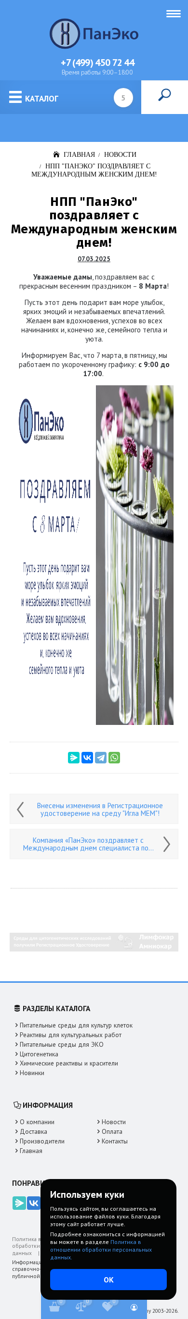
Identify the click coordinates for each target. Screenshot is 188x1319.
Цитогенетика (39, 1054)
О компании (37, 1122)
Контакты (115, 1141)
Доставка (33, 1132)
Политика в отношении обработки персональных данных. (101, 1249)
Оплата (112, 1132)
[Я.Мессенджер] (74, 757)
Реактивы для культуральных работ (70, 1035)
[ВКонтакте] (87, 757)
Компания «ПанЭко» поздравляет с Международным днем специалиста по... (88, 844)
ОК (109, 1279)
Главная (31, 1151)
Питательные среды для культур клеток (76, 1025)
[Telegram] (101, 757)
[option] (94, 942)
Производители (42, 1141)
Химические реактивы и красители (69, 1063)
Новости (114, 1122)
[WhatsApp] (114, 757)
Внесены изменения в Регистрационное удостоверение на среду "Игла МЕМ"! (100, 809)
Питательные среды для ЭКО (62, 1044)
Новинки (32, 1073)
